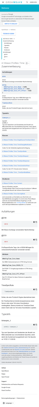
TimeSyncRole (7, 103)
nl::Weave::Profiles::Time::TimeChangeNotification (17, 144)
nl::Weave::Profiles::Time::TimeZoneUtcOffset (16, 165)
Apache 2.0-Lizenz (20, 349)
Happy (3, 374)
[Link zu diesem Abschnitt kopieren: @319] (8, 236)
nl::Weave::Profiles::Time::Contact (12, 183)
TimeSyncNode (21, 202)
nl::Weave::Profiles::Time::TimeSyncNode (14, 151)
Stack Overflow (6, 390)
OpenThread (5, 377)
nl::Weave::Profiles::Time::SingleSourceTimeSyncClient (18, 140)
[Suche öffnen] (27, 2)
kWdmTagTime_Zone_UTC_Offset (15, 91)
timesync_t (6, 118)
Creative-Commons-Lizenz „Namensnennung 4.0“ (17, 347)
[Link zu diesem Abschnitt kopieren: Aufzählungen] (17, 212)
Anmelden (33, 2)
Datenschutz (21, 398)
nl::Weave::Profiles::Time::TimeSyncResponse (15, 161)
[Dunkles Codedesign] (34, 222)
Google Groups (6, 387)
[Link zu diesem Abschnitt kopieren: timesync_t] (13, 321)
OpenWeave (5, 29)
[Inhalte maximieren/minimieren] (14, 39)
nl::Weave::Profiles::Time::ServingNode (13, 193)
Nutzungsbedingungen (8, 398)
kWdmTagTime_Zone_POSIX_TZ (14, 89)
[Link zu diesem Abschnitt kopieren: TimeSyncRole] (15, 285)
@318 (3, 76)
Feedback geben (8, 33)
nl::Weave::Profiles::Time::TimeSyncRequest (15, 156)
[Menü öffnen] (3, 2)
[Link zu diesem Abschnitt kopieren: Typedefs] (12, 314)
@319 (3, 85)
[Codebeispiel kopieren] (36, 222)
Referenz (5, 8)
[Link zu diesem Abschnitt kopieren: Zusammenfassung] (22, 67)
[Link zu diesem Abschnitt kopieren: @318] (8, 218)
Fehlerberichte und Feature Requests (13, 384)
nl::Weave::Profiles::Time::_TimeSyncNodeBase (16, 172)
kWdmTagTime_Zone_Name (12, 87)
